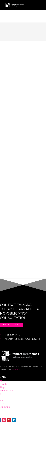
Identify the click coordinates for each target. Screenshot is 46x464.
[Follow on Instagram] (4, 420)
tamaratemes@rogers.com (21, 339)
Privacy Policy (16, 369)
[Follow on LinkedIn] (14, 420)
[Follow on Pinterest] (9, 420)
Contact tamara (11, 324)
